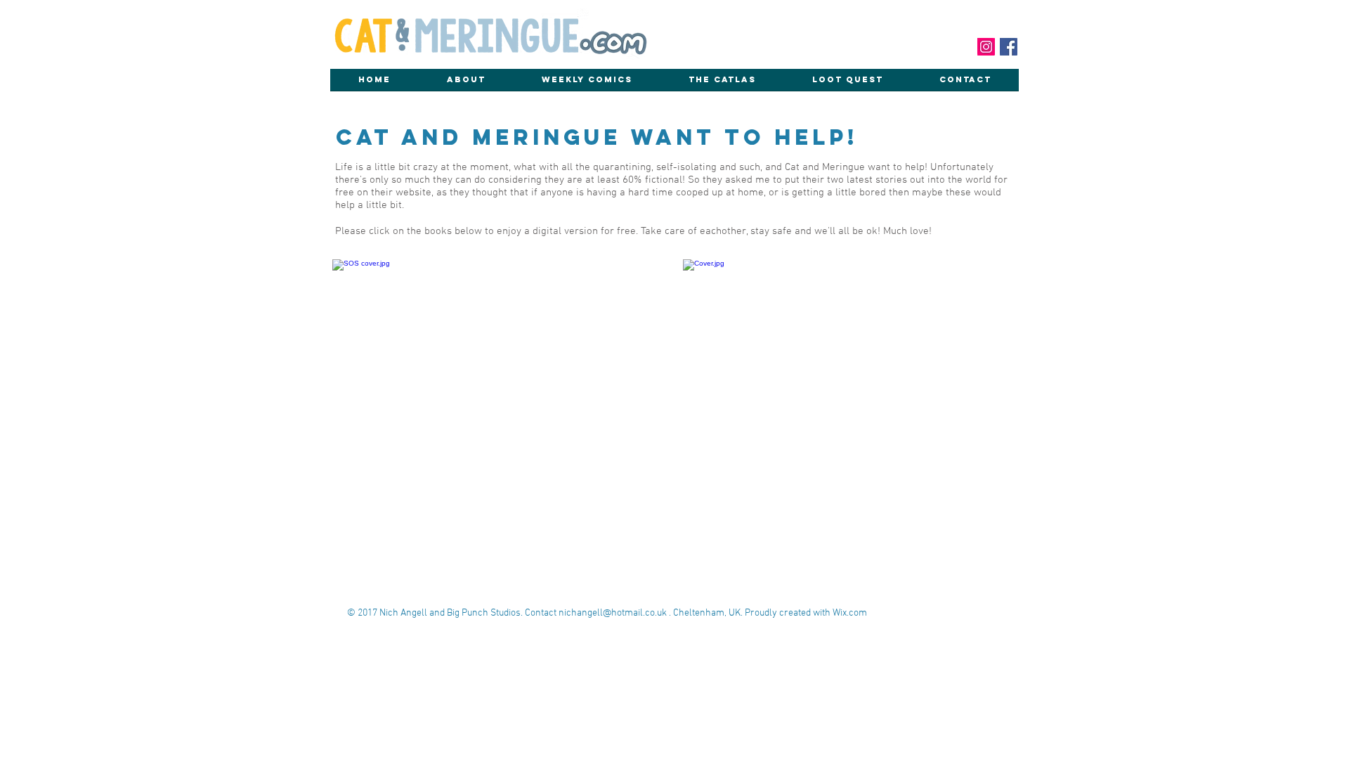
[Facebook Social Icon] (1008, 47)
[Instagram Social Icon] (986, 47)
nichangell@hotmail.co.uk (613, 613)
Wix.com (850, 613)
